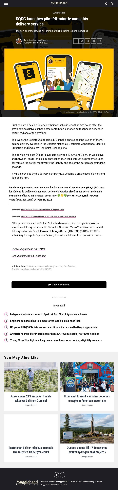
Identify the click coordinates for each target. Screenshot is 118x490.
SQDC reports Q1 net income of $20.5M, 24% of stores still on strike (48, 216)
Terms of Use (75, 482)
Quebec (72, 266)
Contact (98, 482)
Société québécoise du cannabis (28, 269)
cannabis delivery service (49, 266)
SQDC (48, 269)
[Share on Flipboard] (87, 41)
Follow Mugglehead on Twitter (28, 248)
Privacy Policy (88, 482)
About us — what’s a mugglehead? (54, 482)
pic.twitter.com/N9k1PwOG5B (83, 195)
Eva (65, 266)
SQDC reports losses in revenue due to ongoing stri (42, 210)
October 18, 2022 (43, 199)
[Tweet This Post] (81, 41)
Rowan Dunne (31, 405)
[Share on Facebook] (76, 41)
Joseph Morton (87, 457)
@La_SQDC (92, 187)
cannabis (31, 266)
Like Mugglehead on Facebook (29, 255)
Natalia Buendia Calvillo (37, 40)
